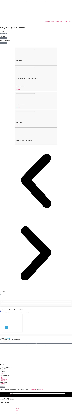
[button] (36, 181)
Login (69, 21)
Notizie (61, 21)
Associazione (47, 21)
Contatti (66, 21)
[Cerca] (11, 395)
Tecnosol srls (41, 389)
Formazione (57, 21)
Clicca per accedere (3, 33)
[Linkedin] (3, 365)
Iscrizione (52, 21)
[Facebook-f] (1, 365)
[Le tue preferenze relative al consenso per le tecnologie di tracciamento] (0, 311)
